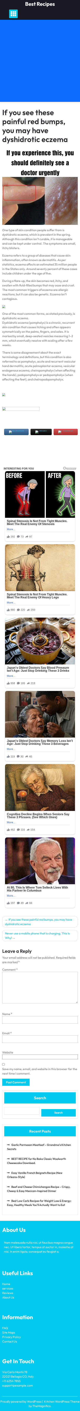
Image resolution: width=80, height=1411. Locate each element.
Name (7, 1014)
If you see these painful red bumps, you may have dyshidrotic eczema (38, 922)
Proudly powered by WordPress (21, 1401)
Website (7, 1052)
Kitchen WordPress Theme (62, 1401)
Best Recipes (40, 4)
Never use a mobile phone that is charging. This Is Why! (37, 935)
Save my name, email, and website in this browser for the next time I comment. (39, 1071)
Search (40, 1097)
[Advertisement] (40, 62)
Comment (10, 969)
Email (7, 1033)
